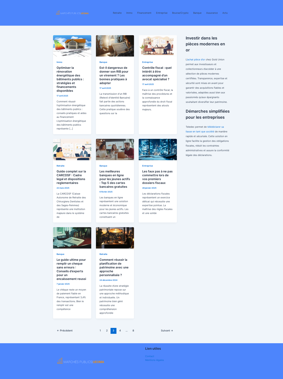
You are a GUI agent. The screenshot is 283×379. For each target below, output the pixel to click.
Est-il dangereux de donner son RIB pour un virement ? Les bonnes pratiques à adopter (113, 75)
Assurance (212, 12)
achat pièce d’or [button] (196, 59)
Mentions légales (154, 360)
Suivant (167, 330)
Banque (197, 12)
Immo (129, 12)
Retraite (117, 12)
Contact (149, 356)
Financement (144, 12)
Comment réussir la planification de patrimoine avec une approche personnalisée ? (114, 267)
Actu (225, 12)
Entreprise (161, 12)
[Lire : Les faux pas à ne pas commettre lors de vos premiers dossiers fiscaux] (158, 149)
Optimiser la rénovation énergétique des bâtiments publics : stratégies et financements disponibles (70, 79)
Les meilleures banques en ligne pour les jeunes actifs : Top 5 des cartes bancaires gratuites (114, 179)
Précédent (65, 330)
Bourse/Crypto (180, 12)
